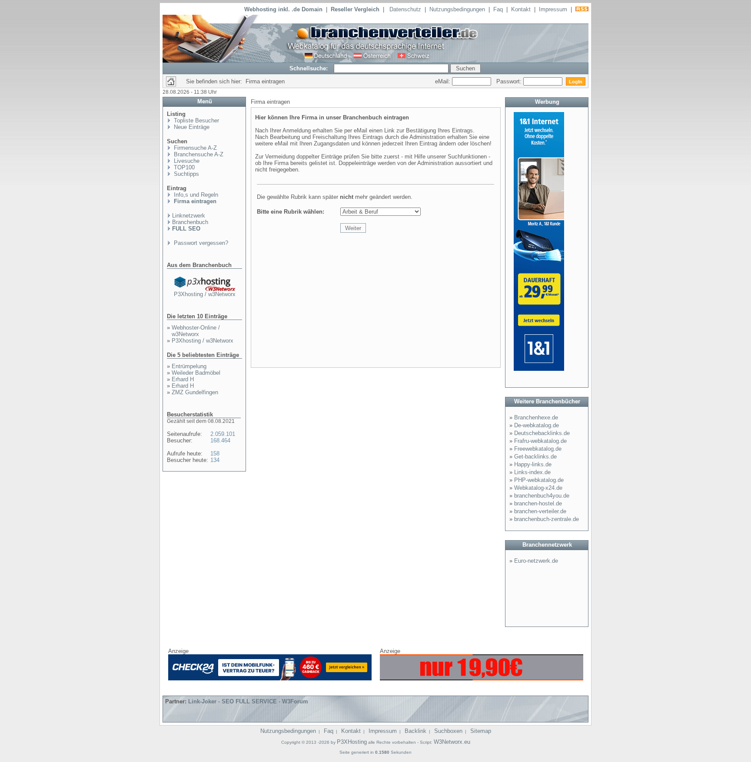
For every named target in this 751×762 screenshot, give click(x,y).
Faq (498, 9)
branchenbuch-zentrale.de (546, 519)
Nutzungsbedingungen (457, 9)
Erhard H (183, 379)
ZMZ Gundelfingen (195, 392)
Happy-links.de (533, 464)
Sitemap (480, 731)
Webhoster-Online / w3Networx (196, 330)
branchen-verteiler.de (540, 511)
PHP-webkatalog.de (539, 480)
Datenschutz (405, 9)
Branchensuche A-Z (197, 154)
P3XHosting (352, 742)
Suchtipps (185, 174)
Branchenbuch (190, 222)
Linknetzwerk (188, 215)
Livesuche (185, 161)
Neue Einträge (190, 127)
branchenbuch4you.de (541, 495)
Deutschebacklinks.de (542, 433)
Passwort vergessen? (200, 243)
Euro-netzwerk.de (536, 560)
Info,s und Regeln (195, 194)
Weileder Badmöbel (196, 372)
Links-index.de (532, 472)
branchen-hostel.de (538, 503)
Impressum (553, 9)
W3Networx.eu (452, 742)
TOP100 (183, 167)
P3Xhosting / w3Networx (205, 294)
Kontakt (521, 9)
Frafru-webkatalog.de (540, 441)
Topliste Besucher (195, 120)
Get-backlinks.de (535, 456)
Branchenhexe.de (536, 417)
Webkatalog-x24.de (538, 488)
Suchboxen (448, 731)
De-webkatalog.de (536, 425)
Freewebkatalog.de (538, 448)
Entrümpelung (189, 366)
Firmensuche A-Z (194, 148)
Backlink (415, 731)
